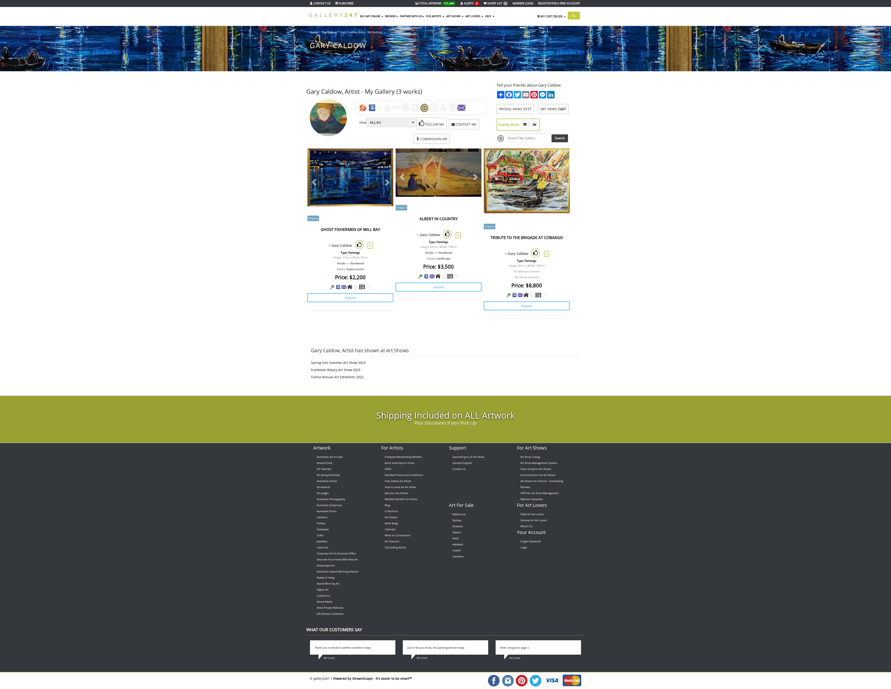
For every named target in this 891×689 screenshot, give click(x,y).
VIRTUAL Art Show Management (539, 493)
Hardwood (357, 263)
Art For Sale (461, 505)
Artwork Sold (324, 463)
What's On (526, 526)
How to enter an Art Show (400, 487)
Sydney (456, 520)
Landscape (443, 258)
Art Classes (391, 517)
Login (523, 547)
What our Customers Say (334, 629)
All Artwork (323, 487)
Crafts (320, 535)
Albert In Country (439, 218)
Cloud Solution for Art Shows (537, 475)
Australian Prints (326, 511)
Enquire (350, 298)
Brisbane (457, 526)
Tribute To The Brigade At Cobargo (527, 237)
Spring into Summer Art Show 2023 (338, 362)
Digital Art (323, 589)
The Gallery (329, 32)
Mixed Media (324, 601)
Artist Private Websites (330, 607)
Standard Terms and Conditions (404, 475)
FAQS (388, 469)
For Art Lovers (532, 505)
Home (314, 32)
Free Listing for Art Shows (535, 469)
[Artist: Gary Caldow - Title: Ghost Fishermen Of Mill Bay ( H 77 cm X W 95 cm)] (384, 158)
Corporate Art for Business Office (336, 553)
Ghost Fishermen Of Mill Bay (350, 229)
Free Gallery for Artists (398, 481)
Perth (455, 538)
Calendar (390, 529)
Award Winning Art (328, 583)
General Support (462, 463)
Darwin (456, 532)
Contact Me (466, 124)
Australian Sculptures (329, 505)
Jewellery (322, 541)
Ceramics (322, 517)
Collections (323, 595)
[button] (313, 182)
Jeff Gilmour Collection (330, 613)
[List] (525, 124)
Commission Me (433, 139)
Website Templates (531, 499)
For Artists (392, 448)
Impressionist (355, 269)
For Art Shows (532, 448)
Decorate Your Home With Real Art (337, 559)
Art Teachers (324, 469)
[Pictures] (534, 124)
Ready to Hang (325, 577)
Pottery (321, 523)
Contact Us (458, 469)
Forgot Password (530, 541)
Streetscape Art (326, 565)
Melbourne (459, 514)
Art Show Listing (530, 457)
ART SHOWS (453, 16)
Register (559, 3)
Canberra (457, 556)
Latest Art (322, 547)
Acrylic (341, 263)
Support (457, 448)
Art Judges (323, 493)
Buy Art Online (370, 16)
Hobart (456, 550)
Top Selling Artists (395, 547)
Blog (387, 505)
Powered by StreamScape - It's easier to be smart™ (372, 678)
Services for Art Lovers (533, 520)
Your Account (531, 532)
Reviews (525, 487)
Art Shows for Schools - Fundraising (541, 481)
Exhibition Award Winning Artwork (337, 571)
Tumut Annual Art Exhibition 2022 (337, 377)
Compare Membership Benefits (403, 457)
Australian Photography (331, 499)
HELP (488, 16)
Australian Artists (327, 481)
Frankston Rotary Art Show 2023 (335, 370)
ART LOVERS (473, 16)
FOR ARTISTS (434, 16)
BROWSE (390, 16)
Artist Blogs (391, 523)
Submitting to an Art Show (468, 457)
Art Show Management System (538, 463)
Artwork (322, 448)
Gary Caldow (341, 245)
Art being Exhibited (328, 475)
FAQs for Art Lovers (532, 514)
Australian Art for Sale (330, 457)
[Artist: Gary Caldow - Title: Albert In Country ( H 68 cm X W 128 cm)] (472, 158)
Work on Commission (397, 535)
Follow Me (434, 124)
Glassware (323, 529)
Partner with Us (411, 16)
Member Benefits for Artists (401, 499)
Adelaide (457, 544)
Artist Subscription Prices (399, 463)
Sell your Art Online (396, 493)
